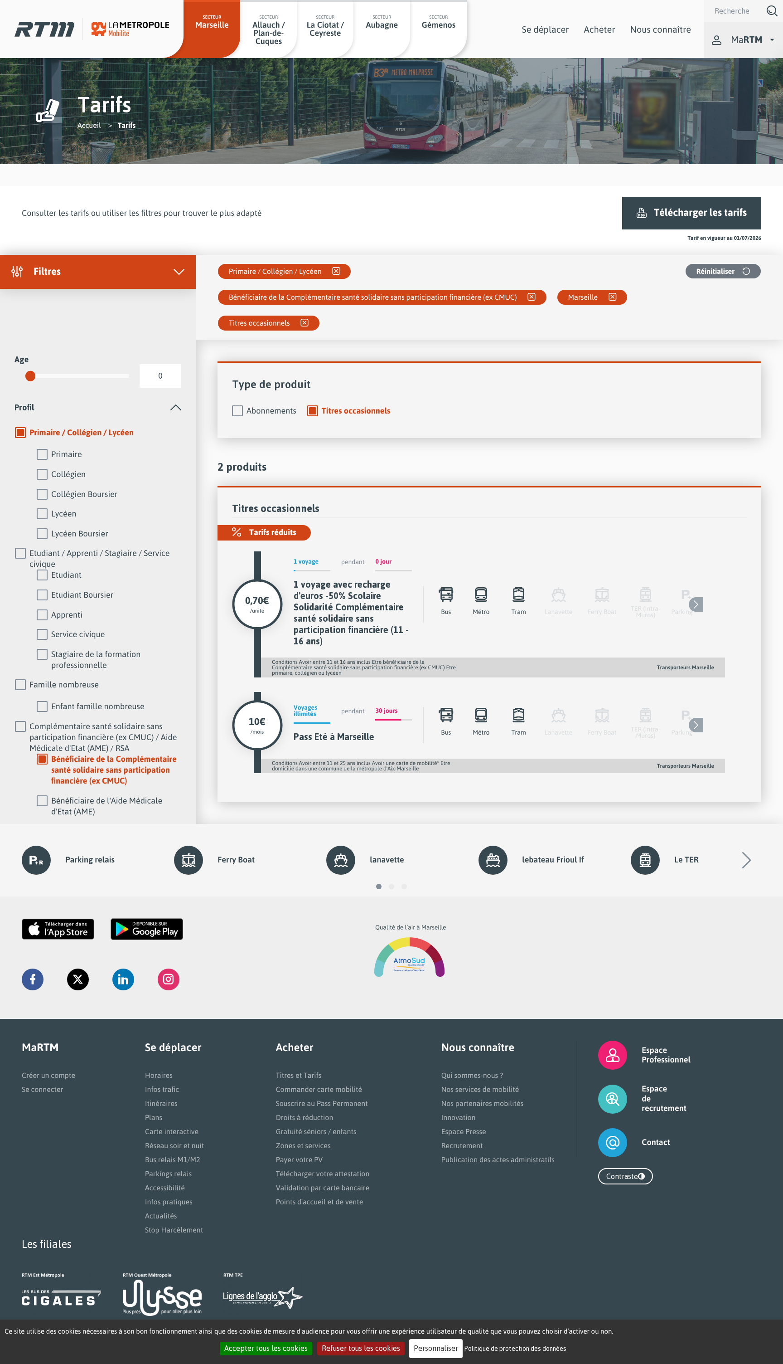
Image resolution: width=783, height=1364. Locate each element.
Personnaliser (436, 1348)
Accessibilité (165, 1187)
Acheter (599, 29)
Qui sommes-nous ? (472, 1075)
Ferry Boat (236, 860)
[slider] (30, 376)
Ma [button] (746, 39)
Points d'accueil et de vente (319, 1201)
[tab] (97, 407)
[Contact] (601, 1142)
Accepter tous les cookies (266, 1348)
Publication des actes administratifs (498, 1159)
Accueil (89, 125)
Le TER (686, 860)
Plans (153, 1117)
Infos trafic (162, 1089)
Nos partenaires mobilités (482, 1103)
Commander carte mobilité (319, 1089)
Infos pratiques (169, 1201)
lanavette (387, 860)
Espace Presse (463, 1131)
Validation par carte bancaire (323, 1187)
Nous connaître (660, 29)
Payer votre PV (299, 1159)
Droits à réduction (305, 1117)
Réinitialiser (715, 271)
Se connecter (42, 1089)
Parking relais (90, 860)
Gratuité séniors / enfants (316, 1131)
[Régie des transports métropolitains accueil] (44, 29)
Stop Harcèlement (174, 1229)
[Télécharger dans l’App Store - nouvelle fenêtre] (58, 929)
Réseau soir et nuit (174, 1145)
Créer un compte (48, 1075)
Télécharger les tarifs (700, 212)
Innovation (458, 1117)
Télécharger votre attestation (323, 1173)
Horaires (159, 1075)
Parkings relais (168, 1173)
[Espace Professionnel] (601, 1055)
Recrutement (462, 1145)
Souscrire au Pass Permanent (322, 1103)
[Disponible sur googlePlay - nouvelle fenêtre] (147, 929)
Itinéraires (161, 1103)
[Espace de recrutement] (601, 1099)
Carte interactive (171, 1131)
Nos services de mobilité (480, 1089)
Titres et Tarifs (299, 1075)
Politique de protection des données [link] (515, 1348)
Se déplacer (545, 29)
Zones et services (303, 1145)
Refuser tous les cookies (361, 1348)
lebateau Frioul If (553, 860)
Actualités (161, 1215)
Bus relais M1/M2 (172, 1159)
